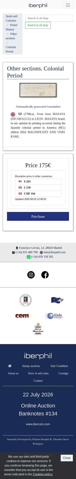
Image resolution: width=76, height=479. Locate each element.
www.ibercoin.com (38, 424)
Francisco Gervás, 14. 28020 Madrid (40, 247)
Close (67, 457)
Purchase (38, 216)
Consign (63, 373)
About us (13, 373)
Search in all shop (37, 25)
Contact (38, 380)
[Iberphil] (10, 366)
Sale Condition (59, 365)
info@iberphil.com (54, 252)
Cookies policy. (43, 474)
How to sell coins (38, 373)
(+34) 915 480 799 (27, 252)
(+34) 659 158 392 (42, 256)
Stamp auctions (31, 365)
